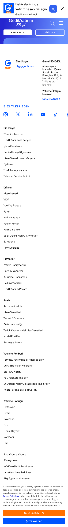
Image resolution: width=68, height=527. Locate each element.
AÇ (53, 8)
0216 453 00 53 (51, 98)
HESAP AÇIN (17, 32)
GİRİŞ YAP (50, 32)
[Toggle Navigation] (61, 23)
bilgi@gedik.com (25, 66)
